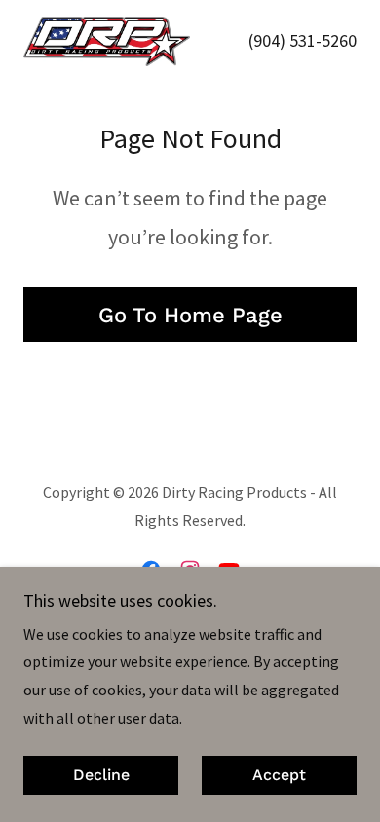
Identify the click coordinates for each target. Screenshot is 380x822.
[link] (106, 41)
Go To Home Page (190, 315)
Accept (279, 775)
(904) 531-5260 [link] (302, 40)
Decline (101, 775)
